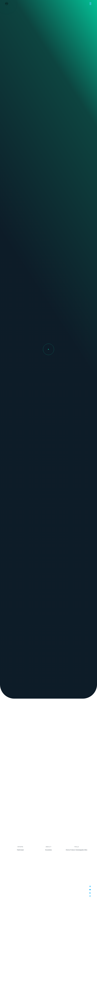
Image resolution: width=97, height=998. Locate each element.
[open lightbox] (48, 349)
